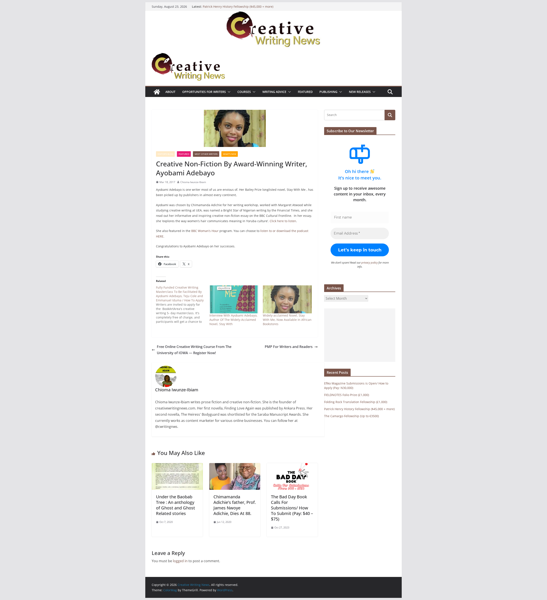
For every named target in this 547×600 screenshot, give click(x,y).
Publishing (328, 92)
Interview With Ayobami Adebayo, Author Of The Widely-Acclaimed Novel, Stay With (233, 319)
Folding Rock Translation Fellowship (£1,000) (355, 402)
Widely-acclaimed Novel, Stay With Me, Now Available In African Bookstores (287, 319)
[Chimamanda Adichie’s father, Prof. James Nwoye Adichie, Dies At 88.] (234, 466)
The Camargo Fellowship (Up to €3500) (351, 416)
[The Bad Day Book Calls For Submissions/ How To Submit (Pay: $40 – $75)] (292, 466)
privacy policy (369, 262)
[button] (228, 92)
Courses (244, 92)
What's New (229, 154)
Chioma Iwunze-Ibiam (193, 182)
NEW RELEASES (360, 92)
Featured (305, 92)
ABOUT (170, 92)
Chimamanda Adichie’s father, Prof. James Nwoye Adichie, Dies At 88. (234, 505)
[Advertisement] (359, 335)
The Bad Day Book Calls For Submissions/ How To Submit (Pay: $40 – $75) (292, 508)
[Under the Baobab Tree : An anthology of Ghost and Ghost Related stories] (177, 466)
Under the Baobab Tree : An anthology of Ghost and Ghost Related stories (175, 505)
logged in (180, 561)
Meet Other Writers (206, 154)
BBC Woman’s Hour (205, 231)
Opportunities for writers (204, 92)
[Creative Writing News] (273, 14)
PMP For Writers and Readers (289, 346)
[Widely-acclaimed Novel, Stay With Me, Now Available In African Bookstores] (287, 299)
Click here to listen (283, 221)
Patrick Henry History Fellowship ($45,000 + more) (238, 6)
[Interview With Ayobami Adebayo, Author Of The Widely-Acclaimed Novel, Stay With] (234, 299)
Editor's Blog (165, 154)
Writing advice (274, 92)
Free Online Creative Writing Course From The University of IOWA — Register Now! (194, 349)
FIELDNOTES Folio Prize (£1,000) (346, 395)
